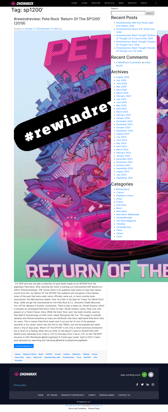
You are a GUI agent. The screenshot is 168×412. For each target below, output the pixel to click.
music (95, 354)
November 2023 (124, 162)
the (96, 357)
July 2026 (121, 80)
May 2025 (121, 105)
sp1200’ (88, 357)
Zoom (119, 236)
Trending (120, 224)
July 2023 (121, 174)
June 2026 (121, 83)
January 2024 (123, 155)
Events (119, 201)
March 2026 (122, 93)
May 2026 (121, 86)
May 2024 (121, 143)
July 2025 (121, 99)
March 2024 (122, 149)
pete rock (38, 357)
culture (67, 354)
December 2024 (124, 121)
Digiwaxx (76, 354)
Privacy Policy (94, 408)
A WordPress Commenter (128, 62)
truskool (19, 360)
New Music (121, 211)
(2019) (49, 354)
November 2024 (124, 124)
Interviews (121, 205)
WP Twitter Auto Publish (73, 405)
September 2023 (124, 168)
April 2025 (121, 108)
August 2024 (122, 133)
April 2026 (121, 89)
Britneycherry (123, 189)
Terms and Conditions (77, 408)
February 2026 (123, 96)
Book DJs (109, 3)
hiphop (86, 354)
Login (84, 3)
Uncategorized (123, 227)
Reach (144, 3)
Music (41, 354)
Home (74, 3)
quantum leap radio (52, 357)
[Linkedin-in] (147, 384)
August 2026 (122, 77)
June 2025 (121, 102)
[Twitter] (142, 384)
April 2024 (121, 146)
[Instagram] (153, 384)
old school (20, 357)
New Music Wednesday (127, 214)
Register (96, 3)
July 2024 (121, 137)
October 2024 (123, 127)
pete (29, 357)
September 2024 (124, 130)
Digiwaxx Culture (29, 354)
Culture (17, 354)
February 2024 (123, 152)
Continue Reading (23, 346)
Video (119, 230)
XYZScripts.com (97, 405)
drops (119, 198)
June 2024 (121, 140)
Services (132, 3)
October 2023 (123, 165)
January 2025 (123, 118)
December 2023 (124, 159)
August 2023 (122, 171)
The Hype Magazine (126, 220)
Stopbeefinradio (124, 217)
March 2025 (122, 111)
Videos (119, 233)
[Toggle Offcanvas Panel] (156, 3)
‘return (58, 354)
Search (114, 8)
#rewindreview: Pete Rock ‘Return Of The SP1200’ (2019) (57, 21)
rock (79, 357)
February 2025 (123, 115)
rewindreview (69, 357)
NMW (121, 3)
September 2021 (124, 177)
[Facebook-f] (137, 384)
